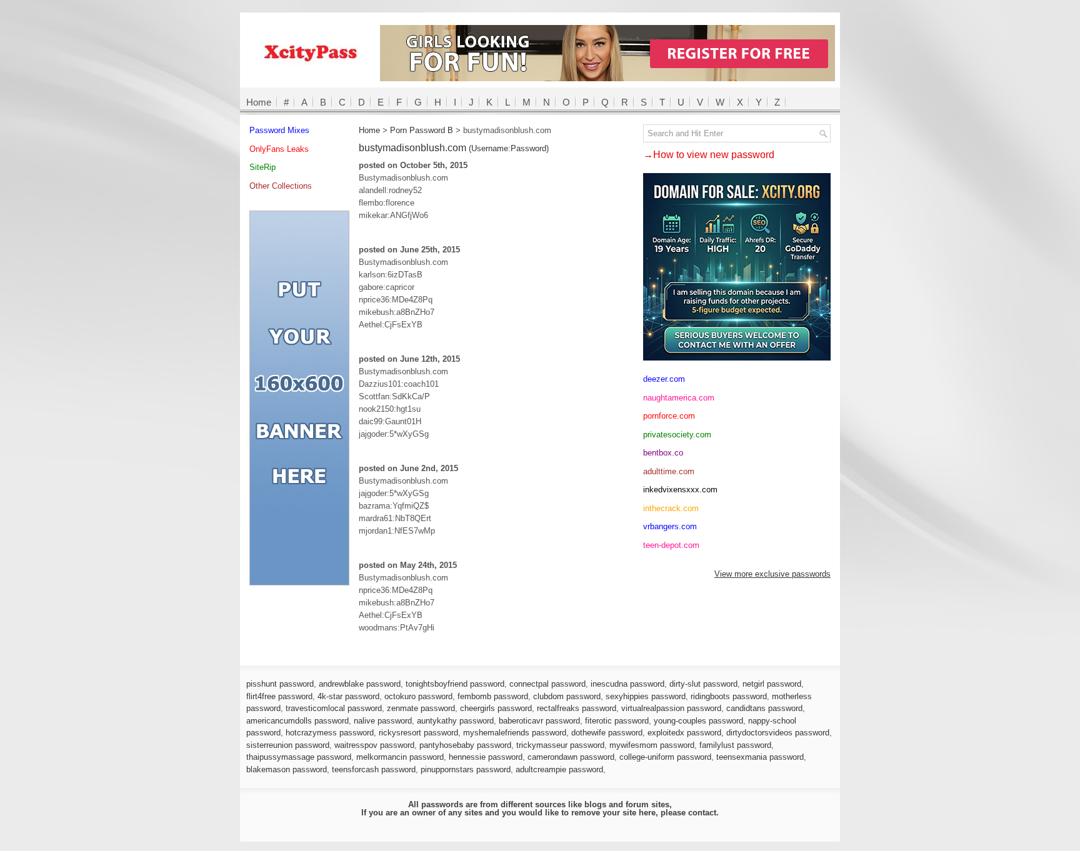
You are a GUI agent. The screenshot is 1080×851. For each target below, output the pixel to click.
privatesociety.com (677, 434)
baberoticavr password (539, 720)
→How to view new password (708, 154)
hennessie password (485, 757)
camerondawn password (571, 757)
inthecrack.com (671, 508)
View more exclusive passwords (772, 574)
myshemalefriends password (514, 732)
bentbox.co (663, 452)
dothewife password (606, 732)
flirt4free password (279, 696)
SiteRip (262, 167)
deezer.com (664, 379)
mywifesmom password (651, 745)
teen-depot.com (671, 545)
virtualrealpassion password (671, 708)
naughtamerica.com (678, 397)
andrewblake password (360, 684)
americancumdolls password (297, 720)
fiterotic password (617, 720)
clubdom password (567, 696)
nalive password (383, 720)
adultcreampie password (559, 769)
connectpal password (547, 684)
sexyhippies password (646, 696)
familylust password (735, 745)
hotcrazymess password (330, 732)
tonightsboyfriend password (455, 684)
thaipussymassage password (298, 757)
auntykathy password (455, 720)
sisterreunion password (287, 745)
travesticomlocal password (334, 708)
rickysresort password (418, 732)
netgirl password (771, 684)
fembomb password (493, 696)
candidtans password (764, 708)
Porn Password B (421, 130)
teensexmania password (760, 757)
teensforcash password (374, 769)
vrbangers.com (670, 526)
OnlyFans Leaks (279, 149)
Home (258, 102)
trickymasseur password (560, 745)
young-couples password (698, 720)
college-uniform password (665, 757)
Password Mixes (279, 130)
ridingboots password (729, 696)
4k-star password (348, 696)
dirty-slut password (703, 684)
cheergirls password (496, 708)
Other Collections (280, 186)
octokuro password (418, 696)
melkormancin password (400, 757)
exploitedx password (684, 732)
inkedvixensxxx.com (680, 489)
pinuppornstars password (466, 769)
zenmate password (421, 708)
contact (702, 812)
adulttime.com (668, 471)
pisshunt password (280, 684)
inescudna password (627, 684)
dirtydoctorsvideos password (777, 732)
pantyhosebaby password (465, 745)
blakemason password (286, 769)
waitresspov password (374, 745)
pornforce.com (669, 416)
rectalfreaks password (576, 708)
